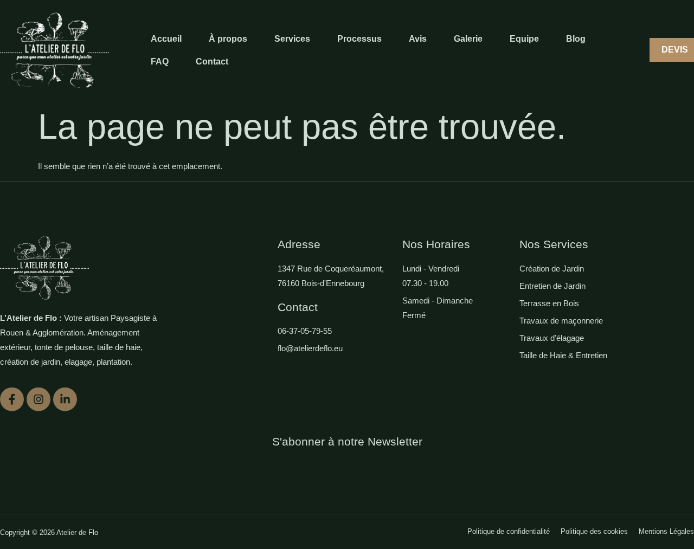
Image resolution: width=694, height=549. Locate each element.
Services (292, 38)
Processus (359, 38)
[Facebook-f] (12, 396)
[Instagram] (38, 396)
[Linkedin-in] (65, 396)
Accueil (166, 38)
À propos (228, 38)
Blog (576, 38)
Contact (212, 61)
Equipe (524, 38)
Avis (418, 38)
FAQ (160, 61)
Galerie (468, 38)
